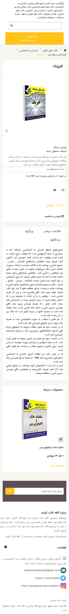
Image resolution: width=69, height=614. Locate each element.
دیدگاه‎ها (55, 240)
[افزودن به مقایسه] (61, 439)
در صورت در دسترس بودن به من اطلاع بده (46, 176)
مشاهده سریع (57, 466)
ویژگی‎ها (29, 231)
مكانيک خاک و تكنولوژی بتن (51, 447)
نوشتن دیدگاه (60, 148)
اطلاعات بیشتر (52, 231)
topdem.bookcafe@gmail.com (42, 570)
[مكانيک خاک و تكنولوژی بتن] (34, 421)
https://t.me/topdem (47, 578)
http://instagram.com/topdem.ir (40, 586)
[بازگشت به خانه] (65, 50)
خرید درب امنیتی (58, 600)
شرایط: (63, 151)
